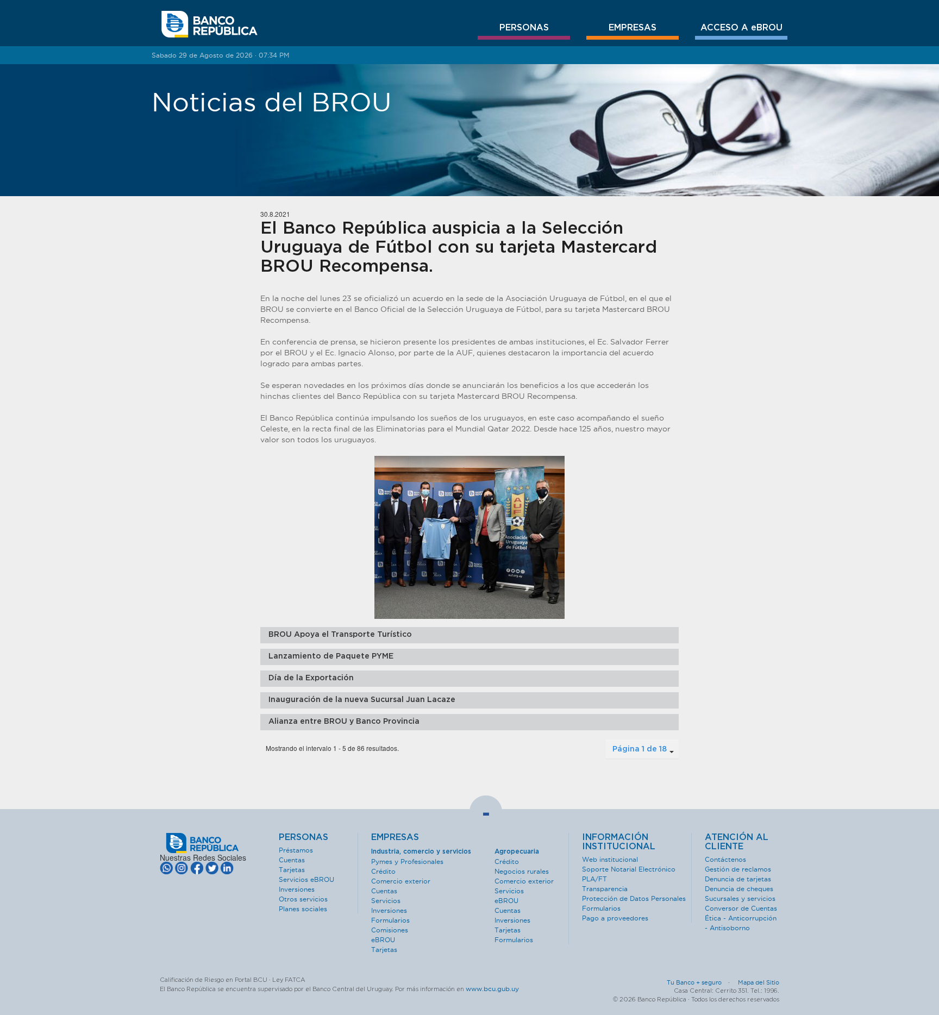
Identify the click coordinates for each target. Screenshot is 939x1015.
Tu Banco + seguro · (701, 982)
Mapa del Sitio (758, 982)
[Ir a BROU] (209, 24)
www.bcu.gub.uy (492, 988)
